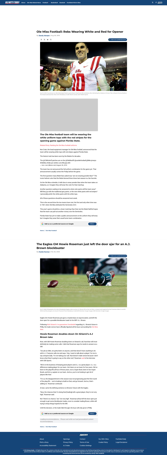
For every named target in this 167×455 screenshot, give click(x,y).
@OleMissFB (69, 160)
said (83, 358)
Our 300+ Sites (104, 439)
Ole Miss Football (51, 230)
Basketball (54, 2)
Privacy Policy (68, 442)
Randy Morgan (44, 35)
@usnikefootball (80, 160)
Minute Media (30, 450)
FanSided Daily (121, 439)
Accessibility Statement (48, 445)
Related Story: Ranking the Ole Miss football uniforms (58, 145)
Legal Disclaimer (121, 442)
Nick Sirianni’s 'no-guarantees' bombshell (61, 324)
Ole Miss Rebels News (34, 2)
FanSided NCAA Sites (73, 2)
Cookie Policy (103, 442)
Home (42, 230)
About (23, 2)
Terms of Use (84, 442)
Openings (66, 439)
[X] (152, 2)
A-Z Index (66, 445)
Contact (82, 439)
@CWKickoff (47, 160)
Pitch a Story (44, 442)
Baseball (62, 2)
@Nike (88, 160)
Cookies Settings (86, 445)
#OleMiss (43, 163)
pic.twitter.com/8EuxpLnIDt (60, 163)
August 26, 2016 (62, 165)
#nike (49, 163)
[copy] (51, 39)
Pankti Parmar (44, 252)
